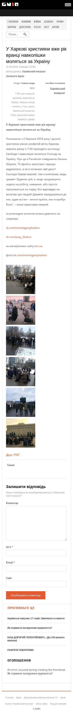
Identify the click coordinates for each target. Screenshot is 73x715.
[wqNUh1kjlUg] (20, 385)
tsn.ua (38, 246)
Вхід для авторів (58, 704)
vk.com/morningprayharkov (23, 227)
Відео (18, 697)
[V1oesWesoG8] (20, 293)
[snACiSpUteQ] (20, 446)
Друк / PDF (13, 454)
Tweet (10, 465)
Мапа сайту (41, 704)
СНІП (37, 709)
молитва (17, 98)
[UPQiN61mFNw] (20, 415)
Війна (37, 21)
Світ (46, 27)
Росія (37, 27)
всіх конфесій (27, 94)
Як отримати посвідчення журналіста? (29, 628)
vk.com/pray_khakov (18, 236)
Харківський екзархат (34, 71)
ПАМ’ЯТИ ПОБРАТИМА (20, 650)
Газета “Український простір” (19, 704)
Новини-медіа (28, 83)
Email (10, 562)
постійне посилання (55, 83)
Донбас (49, 21)
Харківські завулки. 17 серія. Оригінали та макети (35, 618)
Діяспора (25, 27)
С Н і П (10, 4)
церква (31, 119)
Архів (55, 27)
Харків (12, 27)
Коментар (12, 503)
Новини (26, 21)
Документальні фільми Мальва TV (41, 697)
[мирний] (20, 354)
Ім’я (9, 547)
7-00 (17, 94)
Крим (60, 21)
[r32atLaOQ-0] (20, 323)
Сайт (9, 578)
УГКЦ (24, 106)
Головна (13, 21)
